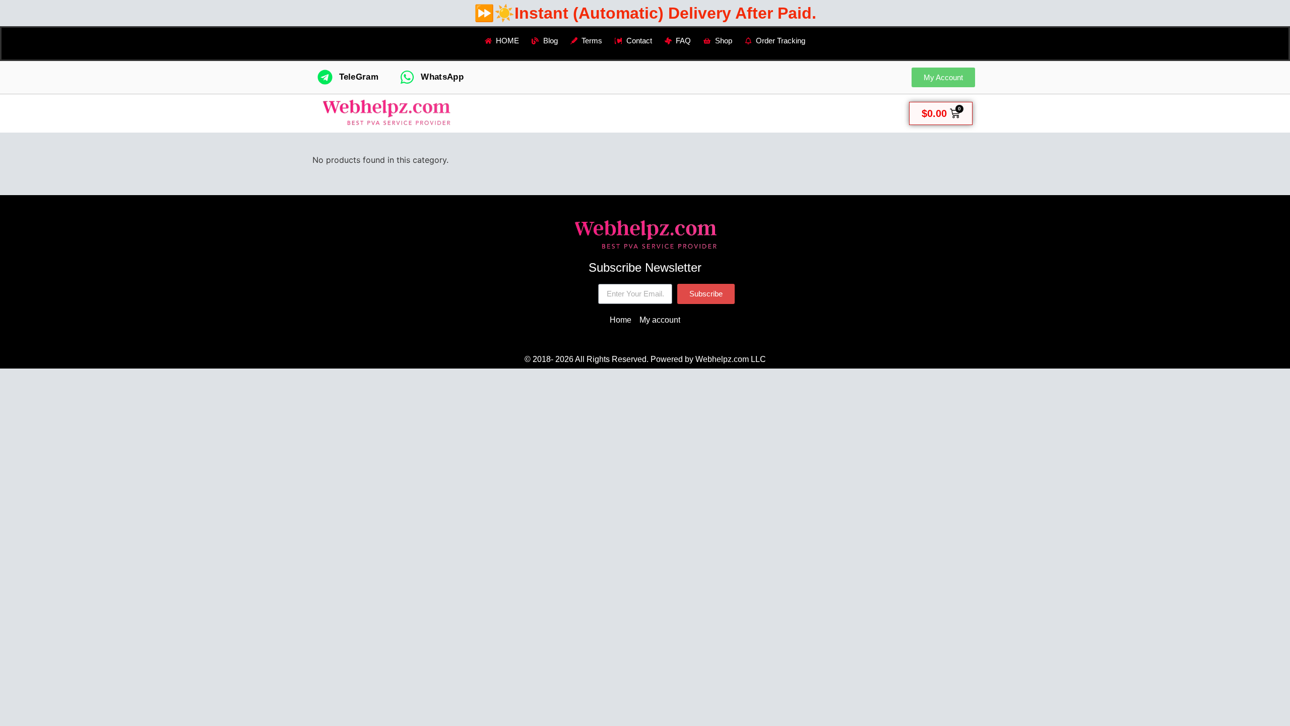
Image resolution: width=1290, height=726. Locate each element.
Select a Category (562, 113)
